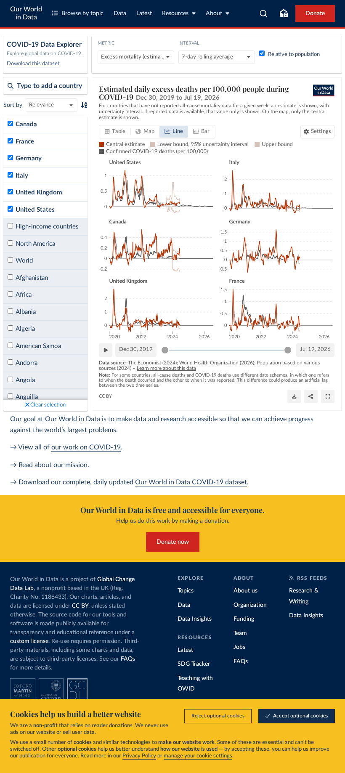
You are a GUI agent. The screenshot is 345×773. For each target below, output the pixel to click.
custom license (29, 641)
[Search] (263, 13)
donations (121, 725)
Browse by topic (82, 13)
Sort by (12, 105)
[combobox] (263, 13)
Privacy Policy (139, 756)
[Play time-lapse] (105, 350)
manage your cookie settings (198, 756)
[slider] (165, 350)
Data (120, 13)
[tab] (115, 132)
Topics (186, 591)
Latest (144, 13)
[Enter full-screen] (327, 396)
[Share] (311, 396)
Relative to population (294, 54)
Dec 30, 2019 (136, 349)
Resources (175, 13)
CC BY (105, 396)
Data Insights (195, 619)
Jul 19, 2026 (315, 349)
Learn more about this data (166, 368)
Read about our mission (53, 465)
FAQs (128, 659)
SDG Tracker (194, 664)
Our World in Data (26, 13)
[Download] (294, 396)
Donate (315, 13)
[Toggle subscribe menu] (283, 13)
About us (245, 591)
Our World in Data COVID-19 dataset (191, 482)
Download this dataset (33, 63)
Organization (250, 605)
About (214, 13)
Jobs (239, 647)
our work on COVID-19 (86, 447)
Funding (244, 619)
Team (240, 633)
